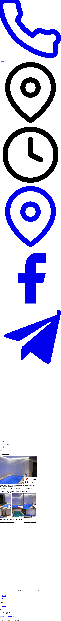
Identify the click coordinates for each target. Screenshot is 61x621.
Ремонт (3, 436)
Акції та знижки (4, 606)
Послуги (3, 441)
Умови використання (11, 616)
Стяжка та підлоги (6, 444)
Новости (1, 452)
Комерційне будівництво (6, 440)
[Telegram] (30, 369)
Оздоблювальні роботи (6, 443)
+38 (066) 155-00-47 (10, 527)
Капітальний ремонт (6, 437)
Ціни (2, 435)
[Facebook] (30, 308)
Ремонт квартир (4, 596)
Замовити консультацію (3, 527)
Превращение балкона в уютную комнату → (30, 522)
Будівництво (3, 438)
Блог (2, 605)
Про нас (3, 433)
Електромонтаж (4, 595)
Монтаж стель (4, 598)
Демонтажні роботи (6, 446)
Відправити (17, 620)
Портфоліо (3, 447)
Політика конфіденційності (4, 616)
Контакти (4, 434)
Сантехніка (3, 597)
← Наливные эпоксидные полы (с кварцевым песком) (7, 522)
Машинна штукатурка (5, 600)
